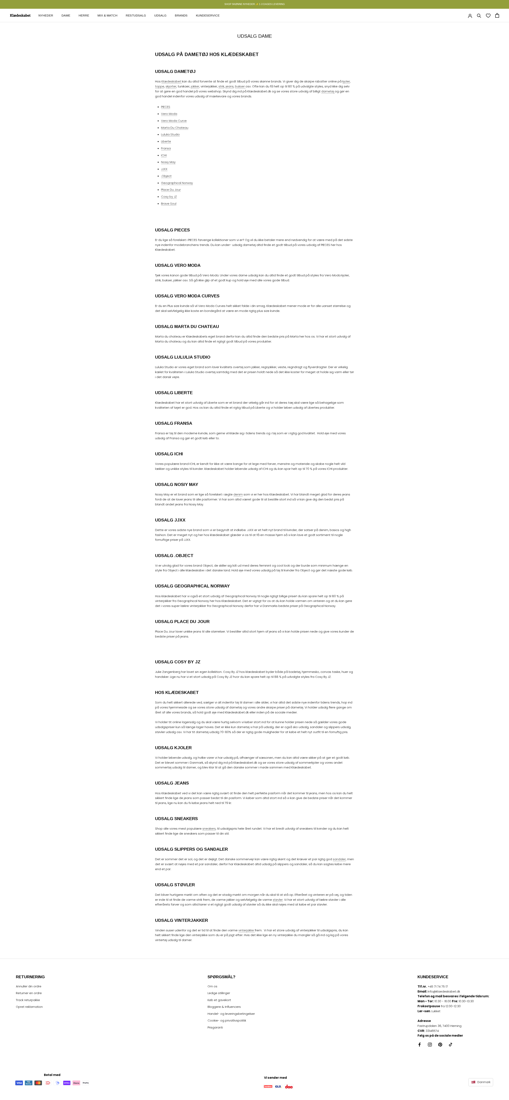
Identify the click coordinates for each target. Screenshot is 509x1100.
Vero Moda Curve (174, 121)
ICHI (164, 155)
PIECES (165, 107)
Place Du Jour (171, 190)
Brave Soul (168, 203)
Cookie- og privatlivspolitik (227, 1020)
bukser (240, 86)
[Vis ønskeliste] (488, 15)
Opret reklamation (29, 1007)
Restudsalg (136, 15)
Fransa (166, 148)
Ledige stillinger (219, 993)
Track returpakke (28, 1000)
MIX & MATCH (107, 15)
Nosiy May (168, 162)
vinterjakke (246, 930)
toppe (159, 86)
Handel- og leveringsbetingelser (231, 1014)
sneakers (209, 828)
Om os (212, 986)
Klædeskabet (171, 81)
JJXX (164, 169)
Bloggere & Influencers (224, 1007)
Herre (84, 15)
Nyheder (45, 15)
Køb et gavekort (219, 1000)
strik (221, 86)
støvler (278, 900)
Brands (181, 15)
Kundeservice (208, 15)
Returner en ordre (29, 993)
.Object (166, 176)
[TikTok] (451, 1044)
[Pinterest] (440, 1044)
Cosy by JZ (169, 196)
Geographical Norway (177, 183)
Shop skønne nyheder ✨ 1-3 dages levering (254, 4)
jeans (230, 86)
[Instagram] (430, 1044)
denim (238, 494)
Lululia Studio (170, 134)
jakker (195, 86)
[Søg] (479, 15)
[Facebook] (420, 1044)
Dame (65, 15)
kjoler (346, 81)
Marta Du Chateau (174, 128)
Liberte (166, 141)
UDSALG (160, 15)
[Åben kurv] (497, 15)
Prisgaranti (215, 1027)
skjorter (171, 86)
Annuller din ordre (28, 986)
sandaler (339, 859)
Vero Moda (169, 114)
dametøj (328, 91)
